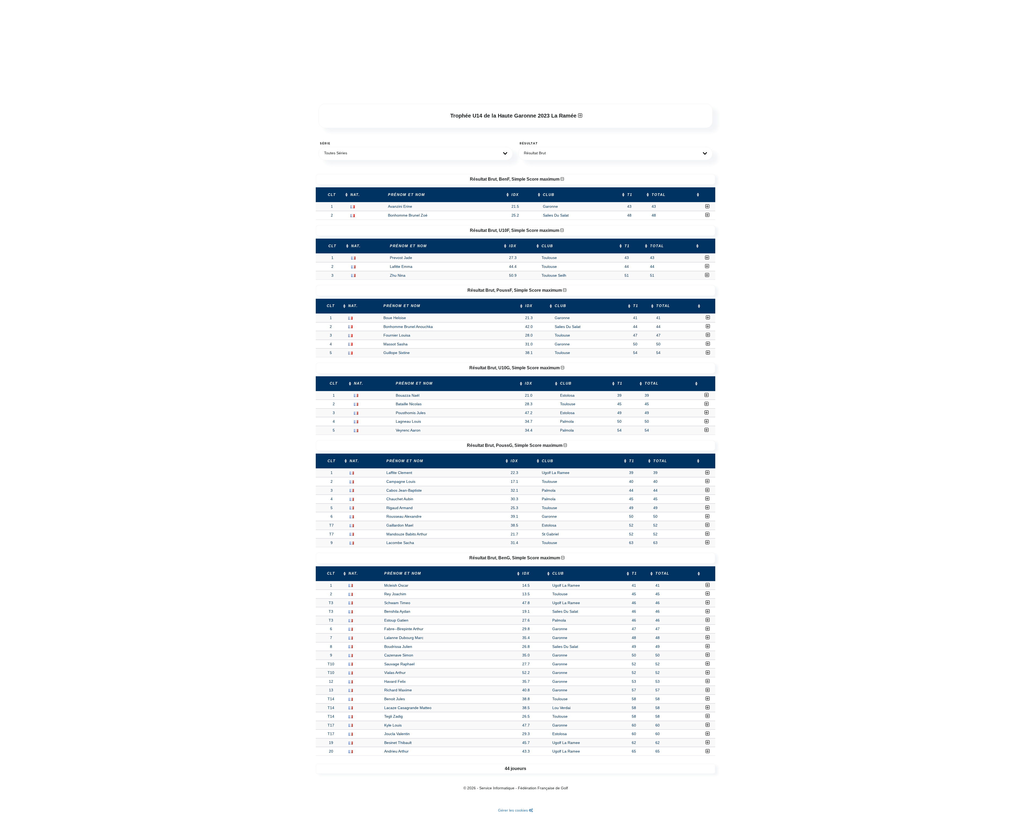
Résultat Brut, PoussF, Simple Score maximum (515, 290)
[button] (415, 153)
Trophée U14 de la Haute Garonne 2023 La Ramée (514, 116)
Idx (515, 195)
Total (659, 195)
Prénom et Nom (406, 195)
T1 (629, 195)
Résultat (529, 143)
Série (325, 143)
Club (548, 195)
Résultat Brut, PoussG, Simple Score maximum (515, 445)
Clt (332, 195)
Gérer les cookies (513, 810)
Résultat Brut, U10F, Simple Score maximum (515, 230)
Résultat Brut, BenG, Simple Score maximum (515, 558)
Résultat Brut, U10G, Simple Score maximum (515, 368)
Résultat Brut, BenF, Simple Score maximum (515, 179)
